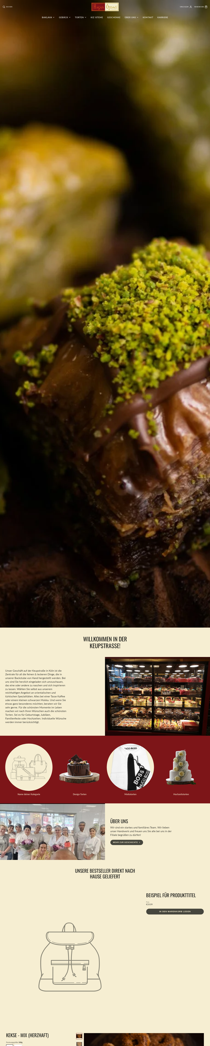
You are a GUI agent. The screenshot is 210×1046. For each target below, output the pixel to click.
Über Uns (130, 17)
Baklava (47, 17)
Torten (79, 17)
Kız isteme (97, 17)
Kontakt (148, 17)
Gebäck (63, 17)
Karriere (162, 17)
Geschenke (114, 17)
